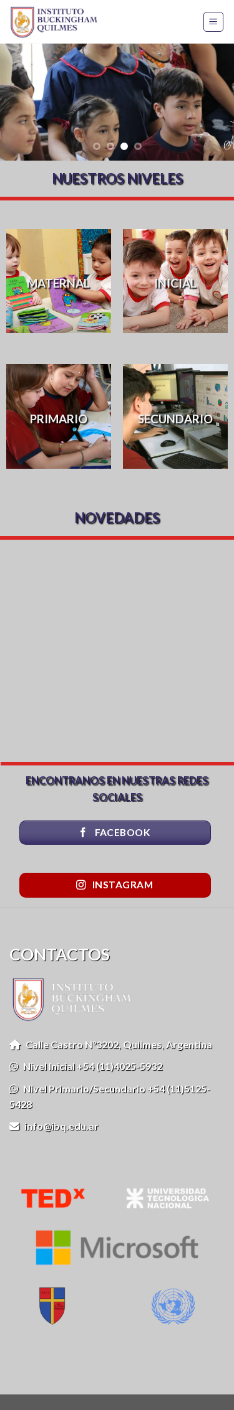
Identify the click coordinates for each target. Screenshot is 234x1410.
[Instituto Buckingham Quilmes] (57, 22)
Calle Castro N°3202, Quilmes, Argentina (116, 1044)
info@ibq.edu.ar (59, 1126)
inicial (175, 283)
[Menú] (213, 22)
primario (58, 418)
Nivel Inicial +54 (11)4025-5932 (90, 1066)
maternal (58, 283)
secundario (175, 419)
